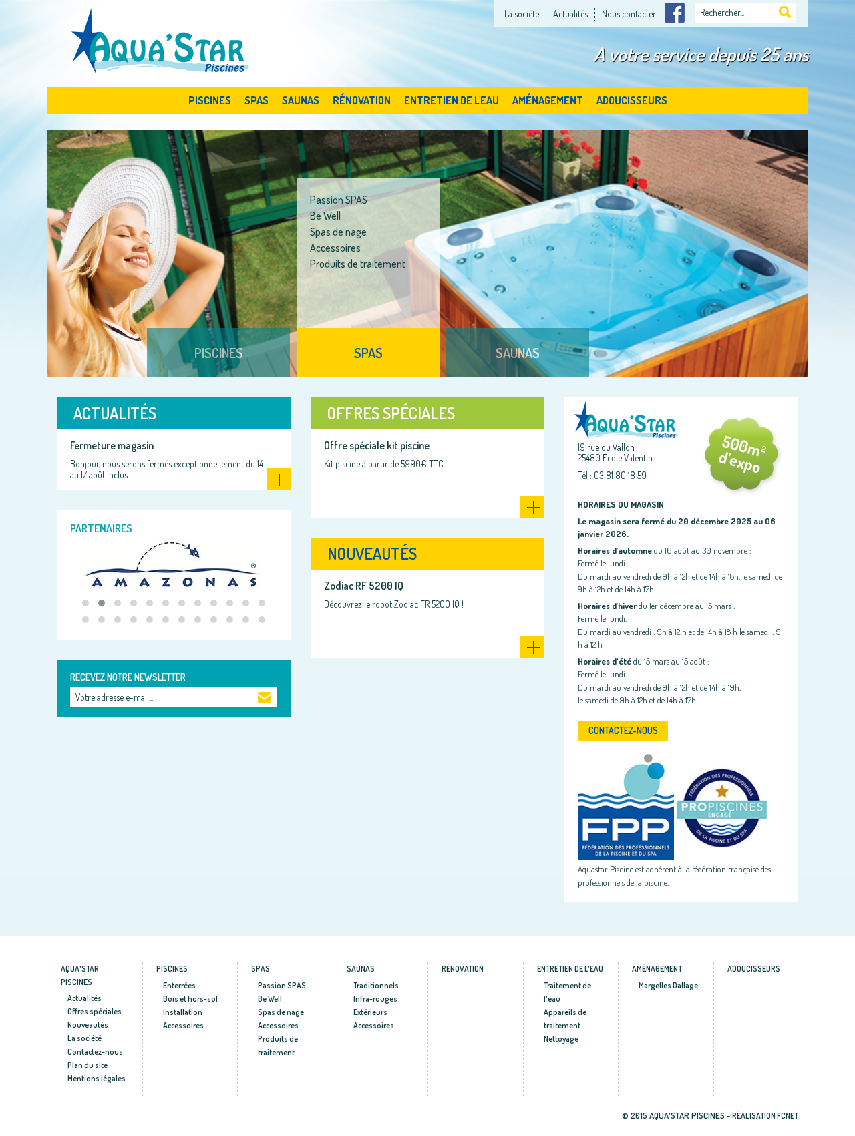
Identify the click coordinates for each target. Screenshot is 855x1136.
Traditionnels (486, 199)
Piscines (209, 100)
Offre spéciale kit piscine (377, 445)
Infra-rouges (486, 215)
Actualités (570, 13)
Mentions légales (96, 1078)
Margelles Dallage (668, 985)
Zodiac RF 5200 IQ (363, 585)
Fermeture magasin (112, 445)
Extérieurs (481, 231)
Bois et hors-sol (190, 999)
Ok (264, 698)
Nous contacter (629, 13)
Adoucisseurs (631, 100)
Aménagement (547, 100)
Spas (256, 100)
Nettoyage (561, 1039)
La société (521, 13)
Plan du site (87, 1065)
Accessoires (485, 247)
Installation (182, 1012)
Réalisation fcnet (765, 1116)
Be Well (270, 999)
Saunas (300, 100)
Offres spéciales (391, 413)
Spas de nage (281, 1012)
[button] (85, 603)
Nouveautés (372, 553)
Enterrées (179, 985)
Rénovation (362, 100)
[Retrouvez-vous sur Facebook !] (675, 11)
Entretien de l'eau (451, 100)
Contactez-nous (623, 730)
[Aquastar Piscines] (161, 38)
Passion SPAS (282, 985)
